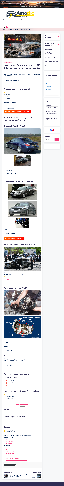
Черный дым (49, 92)
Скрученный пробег (50, 115)
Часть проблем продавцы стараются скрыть (14, 238)
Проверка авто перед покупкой (52, 113)
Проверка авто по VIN (10, 453)
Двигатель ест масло (50, 83)
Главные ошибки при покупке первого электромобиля (51, 62)
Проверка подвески (9, 449)
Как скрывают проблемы (10, 451)
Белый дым (48, 89)
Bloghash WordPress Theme (42, 483)
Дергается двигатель (10, 441)
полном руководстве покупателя (22, 404)
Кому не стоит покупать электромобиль (50, 48)
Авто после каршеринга (10, 456)
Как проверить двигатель (10, 448)
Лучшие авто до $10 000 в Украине (11, 414)
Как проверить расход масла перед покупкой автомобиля (16, 460)
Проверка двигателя (10, 454)
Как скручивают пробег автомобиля (12, 458)
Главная (3, 29)
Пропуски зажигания (10, 443)
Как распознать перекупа (10, 421)
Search (47, 136)
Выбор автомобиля (8, 62)
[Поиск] (57, 139)
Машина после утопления (51, 121)
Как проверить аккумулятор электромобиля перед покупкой (52, 66)
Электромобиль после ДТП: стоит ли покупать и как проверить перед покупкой (51, 57)
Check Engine (49, 78)
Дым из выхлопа (9, 439)
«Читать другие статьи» (9, 464)
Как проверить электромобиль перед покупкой (51, 53)
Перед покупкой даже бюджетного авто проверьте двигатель (17, 111)
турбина (7, 279)
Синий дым (48, 86)
